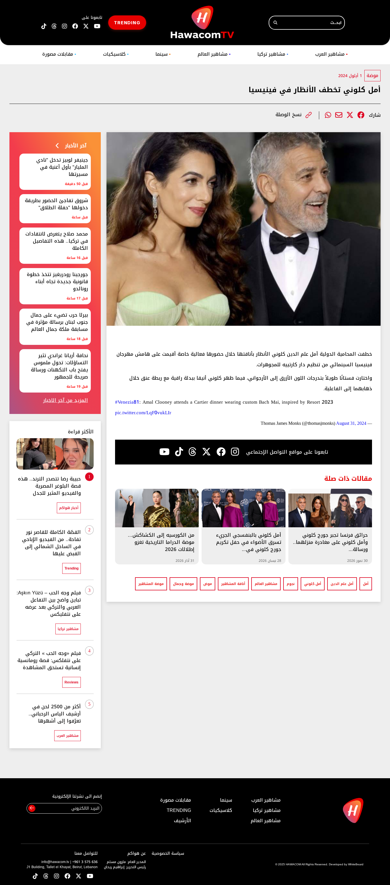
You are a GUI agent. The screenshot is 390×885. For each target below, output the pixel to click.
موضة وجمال (183, 584)
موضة (372, 75)
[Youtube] (164, 452)
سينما (163, 54)
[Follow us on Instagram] (64, 26)
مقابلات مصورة (59, 54)
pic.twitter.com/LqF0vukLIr (143, 412)
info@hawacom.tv (55, 862)
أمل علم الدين (342, 584)
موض (207, 584)
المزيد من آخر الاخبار (65, 400)
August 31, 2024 (351, 423)
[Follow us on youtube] (97, 26)
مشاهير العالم (214, 54)
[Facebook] (361, 115)
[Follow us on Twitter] (78, 876)
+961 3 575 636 (85, 862)
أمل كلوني (312, 584)
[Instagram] (235, 452)
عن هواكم (136, 853)
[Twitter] (349, 115)
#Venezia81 (127, 402)
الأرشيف (182, 820)
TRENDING (127, 22)
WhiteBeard (355, 864)
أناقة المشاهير (233, 584)
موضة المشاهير (151, 584)
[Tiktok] (179, 452)
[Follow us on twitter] (86, 26)
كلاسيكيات (116, 54)
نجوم (291, 584)
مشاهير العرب (331, 54)
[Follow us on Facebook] (75, 26)
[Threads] (54, 26)
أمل (366, 584)
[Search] (275, 23)
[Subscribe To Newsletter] (31, 808)
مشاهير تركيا (272, 54)
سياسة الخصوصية (168, 853)
